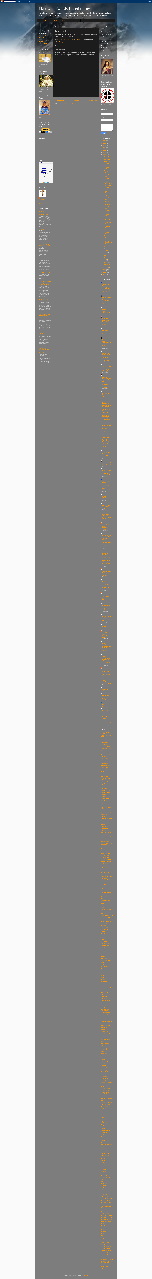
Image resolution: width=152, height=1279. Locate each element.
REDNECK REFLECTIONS (106, 582)
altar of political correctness (105, 741)
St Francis (104, 1183)
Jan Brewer (104, 969)
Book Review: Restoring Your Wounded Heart (105, 359)
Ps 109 (103, 1110)
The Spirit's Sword (105, 331)
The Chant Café (106, 463)
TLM (102, 1223)
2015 (104, 152)
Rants (102, 1117)
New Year (103, 1051)
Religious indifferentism (105, 1122)
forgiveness (104, 882)
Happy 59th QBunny (104, 636)
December (107, 156)
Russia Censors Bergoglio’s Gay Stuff (106, 302)
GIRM (102, 904)
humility (103, 947)
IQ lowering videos (106, 960)
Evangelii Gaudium (106, 863)
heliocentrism (104, 929)
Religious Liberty (105, 1125)
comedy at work (105, 805)
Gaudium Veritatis (106, 892)
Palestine (103, 1074)
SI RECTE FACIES (104, 717)
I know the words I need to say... (66, 8)
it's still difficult (105, 966)
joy (102, 973)
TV (102, 1235)
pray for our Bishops (106, 1098)
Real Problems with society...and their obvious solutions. (45, 283)
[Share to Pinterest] (92, 39)
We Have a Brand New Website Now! (106, 609)
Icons (102, 952)
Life (102, 994)
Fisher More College (106, 876)
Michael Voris (104, 1029)
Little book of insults (106, 996)
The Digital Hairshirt (105, 554)
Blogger (86, 1275)
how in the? (104, 941)
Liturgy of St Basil (106, 1007)
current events (105, 828)
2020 (104, 140)
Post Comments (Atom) (69, 104)
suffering (103, 1190)
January (106, 267)
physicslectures (105, 1088)
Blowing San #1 (106, 616)
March (106, 262)
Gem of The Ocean (105, 633)
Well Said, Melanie (106, 683)
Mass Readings (105, 1019)
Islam (102, 962)
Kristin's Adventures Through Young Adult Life (106, 645)
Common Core (105, 810)
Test (103, 396)
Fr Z (102, 886)
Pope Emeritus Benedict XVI (105, 1093)
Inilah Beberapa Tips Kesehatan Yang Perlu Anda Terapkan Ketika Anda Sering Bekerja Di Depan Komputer (106, 560)
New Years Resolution (104, 1054)
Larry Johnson (105, 983)
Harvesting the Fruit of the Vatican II (106, 439)
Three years (105, 499)
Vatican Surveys (105, 1248)
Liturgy (103, 1005)
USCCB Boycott (105, 1242)
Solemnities (104, 1175)
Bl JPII (103, 772)
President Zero (105, 1106)
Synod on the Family (107, 1198)
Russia (103, 1137)
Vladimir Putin (105, 1252)
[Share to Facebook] (90, 39)
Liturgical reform (105, 1002)
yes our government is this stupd (106, 1265)
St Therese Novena (106, 1188)
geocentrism (104, 894)
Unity (102, 1238)
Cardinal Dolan (105, 786)
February (107, 264)
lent (102, 990)
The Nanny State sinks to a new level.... (106, 619)
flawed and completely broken (106, 879)
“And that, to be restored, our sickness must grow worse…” (105, 385)
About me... (48, 21)
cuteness (103, 830)
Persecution (104, 1078)
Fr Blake (103, 884)
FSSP (102, 888)
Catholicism (104, 794)
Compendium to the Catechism (106, 813)
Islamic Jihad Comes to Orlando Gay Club (106, 517)
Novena (103, 1059)
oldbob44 (104, 626)
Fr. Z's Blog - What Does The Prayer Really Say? (106, 379)
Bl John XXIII (104, 769)
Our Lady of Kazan (106, 1072)
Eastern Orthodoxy (106, 853)
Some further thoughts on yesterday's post (43, 213)
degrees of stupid (106, 837)
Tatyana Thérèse (106, 1200)
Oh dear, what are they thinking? (108, 203)
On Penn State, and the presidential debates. (44, 316)
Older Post (93, 100)
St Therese (104, 1185)
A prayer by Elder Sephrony (44, 300)
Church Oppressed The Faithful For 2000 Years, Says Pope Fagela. (106, 289)
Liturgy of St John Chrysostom (106, 1009)
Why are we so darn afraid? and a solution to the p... (108, 220)
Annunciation (104, 744)
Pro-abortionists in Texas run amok (106, 673)
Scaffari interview (106, 1146)
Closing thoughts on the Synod (108, 184)
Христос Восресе (44, 259)
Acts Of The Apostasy (105, 482)
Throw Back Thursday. (105, 528)
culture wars (104, 826)
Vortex (103, 1257)
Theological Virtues (106, 1215)
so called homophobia (104, 1172)
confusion (103, 816)
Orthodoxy (104, 1070)
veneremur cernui (106, 1250)
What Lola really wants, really (106, 471)
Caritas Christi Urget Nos (105, 574)
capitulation (104, 784)
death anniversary (106, 834)
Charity (103, 796)
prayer (103, 1100)
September (107, 247)
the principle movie (106, 1209)
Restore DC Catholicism (104, 1127)
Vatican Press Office (106, 1246)
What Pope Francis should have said (106, 1262)
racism (103, 1113)
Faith (102, 874)
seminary (103, 1160)
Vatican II (103, 1244)
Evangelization (105, 865)
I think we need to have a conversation (44, 244)
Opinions (103, 1065)
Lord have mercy (105, 1012)
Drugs (102, 851)
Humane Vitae (105, 945)
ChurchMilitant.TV (106, 800)
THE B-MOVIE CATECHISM (106, 319)
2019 (104, 143)
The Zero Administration (105, 1212)
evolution (103, 870)
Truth (102, 1233)
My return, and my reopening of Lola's (106, 474)
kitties (102, 977)
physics (103, 1086)
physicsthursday (105, 1090)
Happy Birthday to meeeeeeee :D (108, 193)
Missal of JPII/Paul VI (107, 1033)
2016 (104, 150)
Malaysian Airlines (106, 1014)
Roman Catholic (105, 1130)
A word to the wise (106, 312)
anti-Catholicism (105, 746)
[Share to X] (88, 39)
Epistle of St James (106, 859)
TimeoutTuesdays (106, 1221)
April (105, 260)
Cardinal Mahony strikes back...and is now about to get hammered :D (44, 350)
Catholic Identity (105, 792)
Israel (102, 964)
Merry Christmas (105, 1025)
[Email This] (85, 39)
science (103, 1149)
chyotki (103, 803)
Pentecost (104, 1076)
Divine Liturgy (105, 846)
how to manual (105, 943)
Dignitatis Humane (106, 839)
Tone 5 (103, 1226)
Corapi (103, 822)
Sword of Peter (106, 505)
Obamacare (104, 1061)
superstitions (104, 1196)
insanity (103, 956)
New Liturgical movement (105, 1048)
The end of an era (106, 419)
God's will (103, 913)
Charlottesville (105, 798)
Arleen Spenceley (105, 705)
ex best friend (105, 872)
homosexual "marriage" (104, 934)
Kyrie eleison (104, 981)
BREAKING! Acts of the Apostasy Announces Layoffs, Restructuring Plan (106, 487)
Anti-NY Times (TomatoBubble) (43, 44)
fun (102, 890)
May (105, 257)
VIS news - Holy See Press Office (106, 536)
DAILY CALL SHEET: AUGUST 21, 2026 (106, 323)
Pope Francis (104, 1096)
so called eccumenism (104, 1165)
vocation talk (104, 1255)
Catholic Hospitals (106, 790)
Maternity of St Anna (106, 1021)
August (106, 250)
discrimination (105, 841)
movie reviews (105, 1043)
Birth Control (104, 767)
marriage (103, 1017)
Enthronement (105, 857)
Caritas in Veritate (104, 496)
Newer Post (59, 100)
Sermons (103, 1162)
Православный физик (45, 198)
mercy (102, 1023)
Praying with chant (106, 464)
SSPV (102, 1179)
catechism (104, 788)
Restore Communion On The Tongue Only (106, 659)
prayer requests (105, 1104)
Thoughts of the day (65, 42)
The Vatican (42, 38)
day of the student (106, 832)
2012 (104, 272)
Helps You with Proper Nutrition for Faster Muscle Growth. (106, 587)
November (107, 159)
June (105, 255)
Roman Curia (104, 1132)
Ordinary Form (105, 1067)
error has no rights (106, 861)
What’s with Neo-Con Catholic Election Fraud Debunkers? (106, 444)
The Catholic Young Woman (106, 595)
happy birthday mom (107, 921)
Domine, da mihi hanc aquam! (106, 367)
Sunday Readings (106, 1192)
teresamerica (105, 514)
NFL (102, 1057)
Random (103, 1115)
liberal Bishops (105, 992)
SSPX (102, 1181)
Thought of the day (44, 272)
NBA (102, 1045)
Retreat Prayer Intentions (105, 456)
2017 (104, 147)
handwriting (104, 919)
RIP (102, 333)
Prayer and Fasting (106, 1102)
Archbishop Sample (106, 748)
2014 (104, 154)
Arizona (103, 750)
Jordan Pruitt (104, 971)
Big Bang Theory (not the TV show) (107, 762)
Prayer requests (108, 229)
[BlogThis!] (87, 39)
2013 (104, 270)
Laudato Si (104, 985)
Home (40, 21)
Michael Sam (104, 1027)
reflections (104, 1119)
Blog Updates (105, 776)
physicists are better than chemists (106, 1083)
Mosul (102, 1041)
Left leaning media (106, 988)
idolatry (103, 954)
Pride (102, 1108)
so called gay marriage (104, 1168)
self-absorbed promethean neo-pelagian (106, 1157)
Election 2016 (105, 855)
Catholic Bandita (107, 425)
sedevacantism (105, 1153)
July (105, 253)
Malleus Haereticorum (106, 681)
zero (102, 1268)
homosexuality (105, 937)
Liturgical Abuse (105, 998)
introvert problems (106, 958)
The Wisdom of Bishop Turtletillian (106, 507)
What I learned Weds (107, 1259)
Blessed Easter (105, 774)
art (102, 753)
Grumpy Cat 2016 (106, 917)
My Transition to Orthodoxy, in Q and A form (66, 21)
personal (103, 1080)
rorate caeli (104, 1134)
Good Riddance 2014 (107, 915)
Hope (102, 939)
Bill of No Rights (105, 765)
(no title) (41, 229)
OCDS (103, 1063)
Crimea (103, 824)
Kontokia (103, 979)
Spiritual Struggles (106, 1177)
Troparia (103, 1231)
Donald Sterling (105, 849)
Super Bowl (104, 1194)
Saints (102, 1142)
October (106, 161)
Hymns (103, 950)
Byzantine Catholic (44, 35)
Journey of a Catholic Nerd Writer (106, 355)
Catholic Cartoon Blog (106, 670)
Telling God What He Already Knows (106, 370)
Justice (103, 975)
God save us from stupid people (106, 910)
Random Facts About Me (105, 649)
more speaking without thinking (105, 1038)
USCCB (103, 1240)
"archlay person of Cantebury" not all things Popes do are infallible (106, 734)
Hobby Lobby (104, 931)
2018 (104, 145)
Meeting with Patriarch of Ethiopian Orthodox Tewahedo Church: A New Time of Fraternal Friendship (106, 543)
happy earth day (105, 927)
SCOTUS (103, 1151)
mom (102, 1036)
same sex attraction (106, 1144)
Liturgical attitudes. (106, 1000)
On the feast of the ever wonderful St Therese (108, 242)
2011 (104, 274)
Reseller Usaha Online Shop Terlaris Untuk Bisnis (105, 429)
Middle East (104, 1031)
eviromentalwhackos (106, 868)
